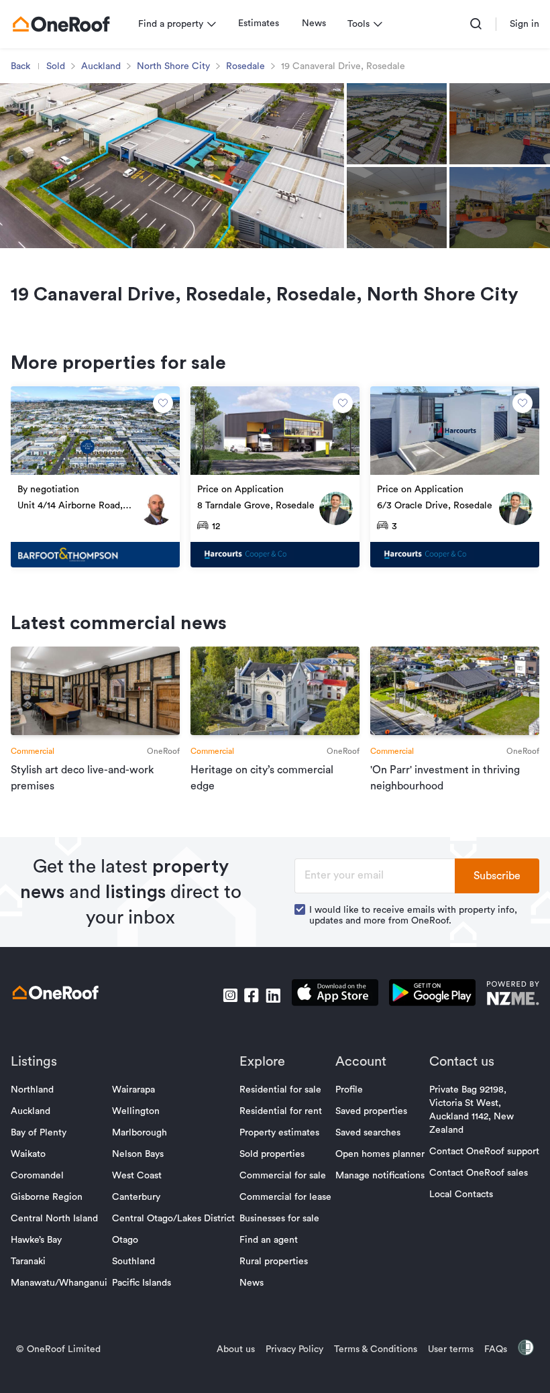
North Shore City (173, 66)
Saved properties (371, 1111)
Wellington (136, 1111)
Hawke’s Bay (36, 1240)
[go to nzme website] (512, 995)
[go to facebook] (251, 995)
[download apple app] (335, 995)
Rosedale (245, 66)
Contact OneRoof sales (478, 1173)
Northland (32, 1090)
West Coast (137, 1175)
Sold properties (272, 1154)
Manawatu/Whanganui (59, 1283)
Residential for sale (280, 1090)
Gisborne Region (46, 1197)
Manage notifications (380, 1175)
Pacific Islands (141, 1283)
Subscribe (497, 876)
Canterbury (136, 1197)
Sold (55, 66)
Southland (133, 1261)
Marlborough (139, 1132)
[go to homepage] (61, 24)
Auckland (101, 66)
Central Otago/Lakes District (173, 1218)
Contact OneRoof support (484, 1151)
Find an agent (268, 1240)
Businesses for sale (279, 1218)
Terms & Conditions (375, 1349)
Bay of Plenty (38, 1132)
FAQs (495, 1349)
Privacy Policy (294, 1349)
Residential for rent (280, 1111)
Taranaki (28, 1261)
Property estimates (279, 1132)
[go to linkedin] (273, 995)
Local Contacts (461, 1194)
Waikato (28, 1154)
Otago (125, 1240)
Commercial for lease (285, 1197)
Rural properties (273, 1261)
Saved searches (367, 1132)
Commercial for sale (282, 1175)
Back (20, 66)
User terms (451, 1349)
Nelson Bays (138, 1154)
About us (236, 1349)
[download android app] (432, 995)
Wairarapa (133, 1090)
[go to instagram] (230, 995)
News (314, 23)
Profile (349, 1090)
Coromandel (37, 1175)
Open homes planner (380, 1154)
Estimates (258, 23)
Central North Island (54, 1218)
